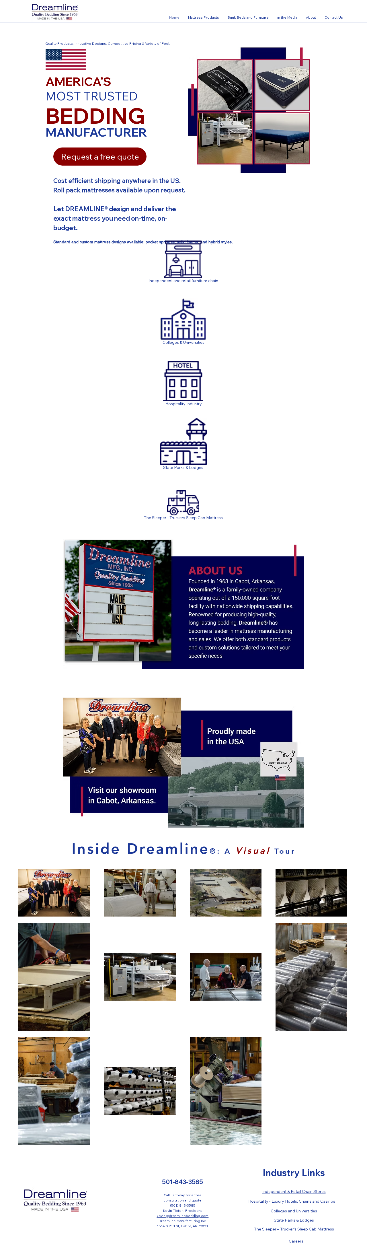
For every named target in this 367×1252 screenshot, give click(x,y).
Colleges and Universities (294, 1211)
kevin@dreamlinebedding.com (182, 1216)
